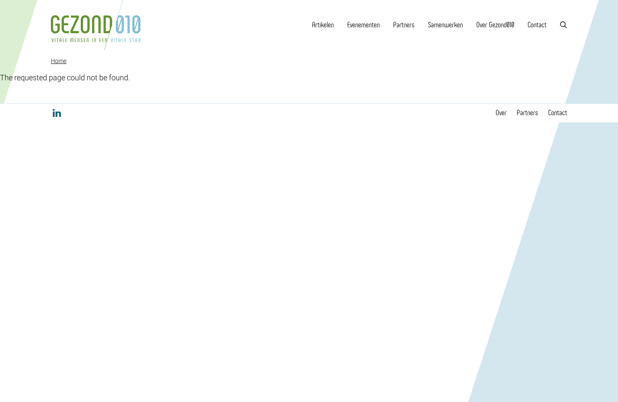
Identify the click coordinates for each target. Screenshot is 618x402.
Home (58, 61)
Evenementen (363, 24)
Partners (404, 24)
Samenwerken (445, 24)
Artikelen (323, 24)
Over (501, 112)
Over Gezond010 (495, 24)
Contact (537, 24)
